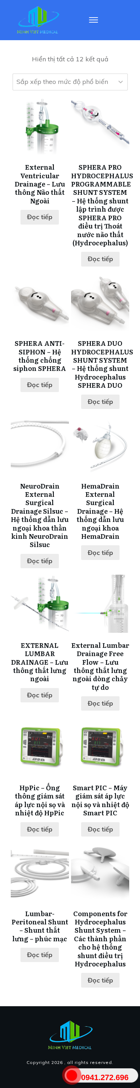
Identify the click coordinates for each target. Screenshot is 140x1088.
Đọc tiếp (39, 217)
